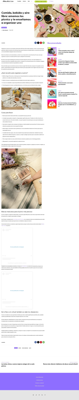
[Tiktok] (36, 395)
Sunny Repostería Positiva (18, 219)
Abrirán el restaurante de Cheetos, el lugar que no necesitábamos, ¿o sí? (67, 104)
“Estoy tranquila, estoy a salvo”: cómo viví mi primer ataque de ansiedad (66, 52)
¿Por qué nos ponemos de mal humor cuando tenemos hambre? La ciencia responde (67, 94)
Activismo (59, 70)
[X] (38, 43)
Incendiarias (24, 266)
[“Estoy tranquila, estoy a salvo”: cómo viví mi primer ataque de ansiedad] (52, 51)
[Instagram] (33, 395)
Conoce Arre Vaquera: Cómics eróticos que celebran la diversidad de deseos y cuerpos (67, 63)
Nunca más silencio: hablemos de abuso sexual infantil (60, 364)
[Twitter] (42, 395)
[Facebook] (35, 43)
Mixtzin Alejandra (5, 30)
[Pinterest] (41, 43)
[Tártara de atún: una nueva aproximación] (52, 83)
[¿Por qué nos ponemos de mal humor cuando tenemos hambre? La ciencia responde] (52, 93)
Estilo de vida (4, 27)
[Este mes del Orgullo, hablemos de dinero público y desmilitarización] (52, 72)
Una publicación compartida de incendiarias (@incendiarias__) (17, 306)
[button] (51, 1)
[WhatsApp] (43, 43)
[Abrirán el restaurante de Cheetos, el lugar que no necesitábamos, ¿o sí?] (52, 103)
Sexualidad (60, 59)
